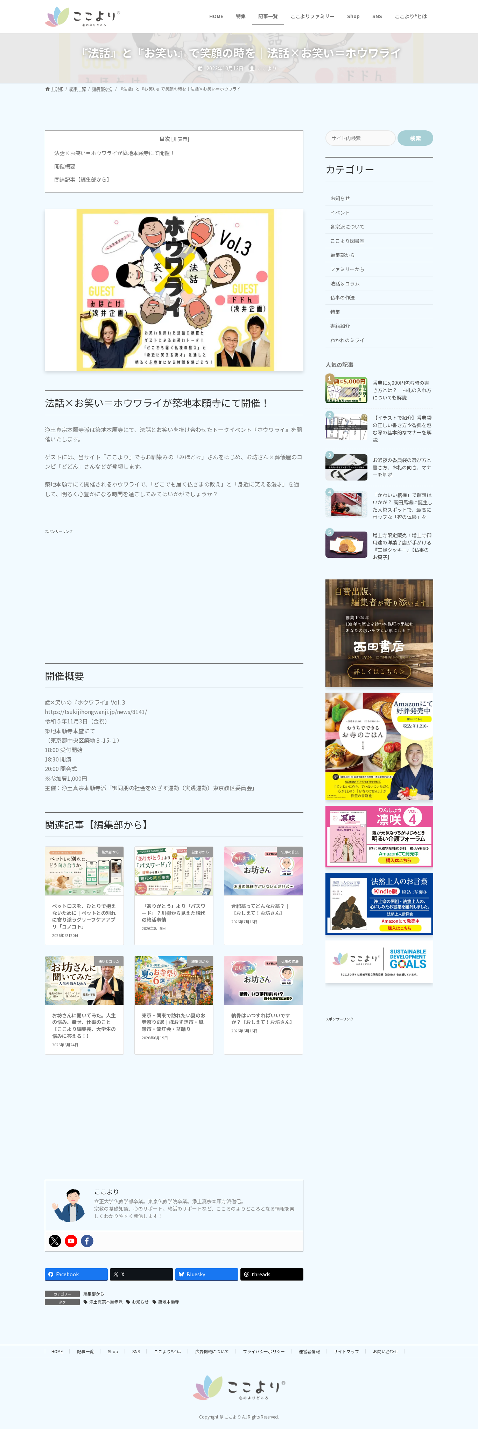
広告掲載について (212, 1351)
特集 (335, 311)
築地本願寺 (168, 1302)
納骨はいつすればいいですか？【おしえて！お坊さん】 (263, 1019)
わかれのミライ (347, 340)
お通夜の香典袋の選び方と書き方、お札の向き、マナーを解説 (402, 467)
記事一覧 (85, 1351)
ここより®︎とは (167, 1351)
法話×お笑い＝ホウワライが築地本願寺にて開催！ (114, 153)
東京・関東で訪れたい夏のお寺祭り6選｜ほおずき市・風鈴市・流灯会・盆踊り (173, 1022)
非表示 (180, 138)
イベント (340, 212)
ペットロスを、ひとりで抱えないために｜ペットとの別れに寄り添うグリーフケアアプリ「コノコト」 (84, 916)
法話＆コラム (345, 283)
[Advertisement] (174, 585)
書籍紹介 (340, 325)
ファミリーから (347, 269)
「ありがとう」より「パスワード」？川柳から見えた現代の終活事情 (173, 912)
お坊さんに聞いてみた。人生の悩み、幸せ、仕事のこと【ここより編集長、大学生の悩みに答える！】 (84, 1025)
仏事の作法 (342, 297)
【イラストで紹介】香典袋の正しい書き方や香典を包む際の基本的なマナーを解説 (402, 428)
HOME (57, 1351)
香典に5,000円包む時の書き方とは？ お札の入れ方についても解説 (402, 389)
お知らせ (140, 1302)
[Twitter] (55, 1241)
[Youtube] (71, 1241)
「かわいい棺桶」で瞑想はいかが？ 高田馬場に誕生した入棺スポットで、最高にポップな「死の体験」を (403, 505)
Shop (113, 1351)
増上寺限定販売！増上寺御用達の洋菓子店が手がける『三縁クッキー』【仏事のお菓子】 (402, 545)
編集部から (93, 1294)
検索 (415, 138)
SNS (136, 1351)
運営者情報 (309, 1351)
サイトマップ (346, 1351)
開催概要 (64, 166)
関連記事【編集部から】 (83, 179)
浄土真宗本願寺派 (106, 1302)
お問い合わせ (385, 1351)
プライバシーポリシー (264, 1351)
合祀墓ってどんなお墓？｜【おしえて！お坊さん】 (260, 909)
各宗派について (347, 226)
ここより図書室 (347, 240)
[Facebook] (87, 1241)
